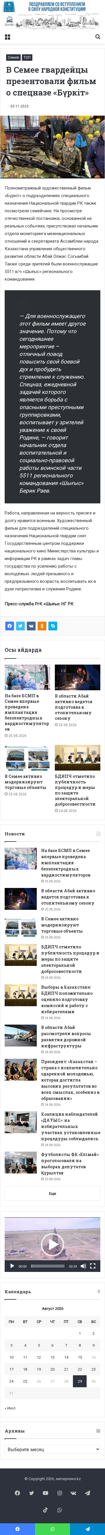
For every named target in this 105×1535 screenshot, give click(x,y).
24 (11, 1381)
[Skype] (52, 626)
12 (39, 1357)
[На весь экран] (93, 1266)
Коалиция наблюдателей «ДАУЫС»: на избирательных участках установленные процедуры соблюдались (70, 1126)
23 (94, 1369)
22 (80, 1369)
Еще (52, 1193)
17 (11, 1369)
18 (25, 1369)
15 (80, 1357)
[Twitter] (20, 626)
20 (52, 1369)
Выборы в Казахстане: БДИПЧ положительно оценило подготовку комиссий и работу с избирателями (66, 999)
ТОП (27, 57)
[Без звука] (83, 1266)
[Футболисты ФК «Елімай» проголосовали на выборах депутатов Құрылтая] (21, 1163)
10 (11, 1357)
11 (25, 1357)
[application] (52, 1244)
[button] (52, 1244)
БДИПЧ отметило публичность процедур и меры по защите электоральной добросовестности (75, 790)
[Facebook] (9, 626)
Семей (13, 57)
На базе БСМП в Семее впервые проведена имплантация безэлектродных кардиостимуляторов (27, 712)
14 (66, 1357)
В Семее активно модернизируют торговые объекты (25, 781)
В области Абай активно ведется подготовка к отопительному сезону (73, 707)
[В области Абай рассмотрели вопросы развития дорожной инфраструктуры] (21, 1035)
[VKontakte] (31, 626)
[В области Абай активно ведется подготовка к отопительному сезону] (77, 677)
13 (52, 1357)
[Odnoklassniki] (42, 626)
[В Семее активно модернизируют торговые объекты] (27, 758)
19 (39, 1369)
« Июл (10, 1408)
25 (25, 1381)
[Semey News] (52, 21)
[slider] (47, 1266)
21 (66, 1369)
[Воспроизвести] (12, 1266)
